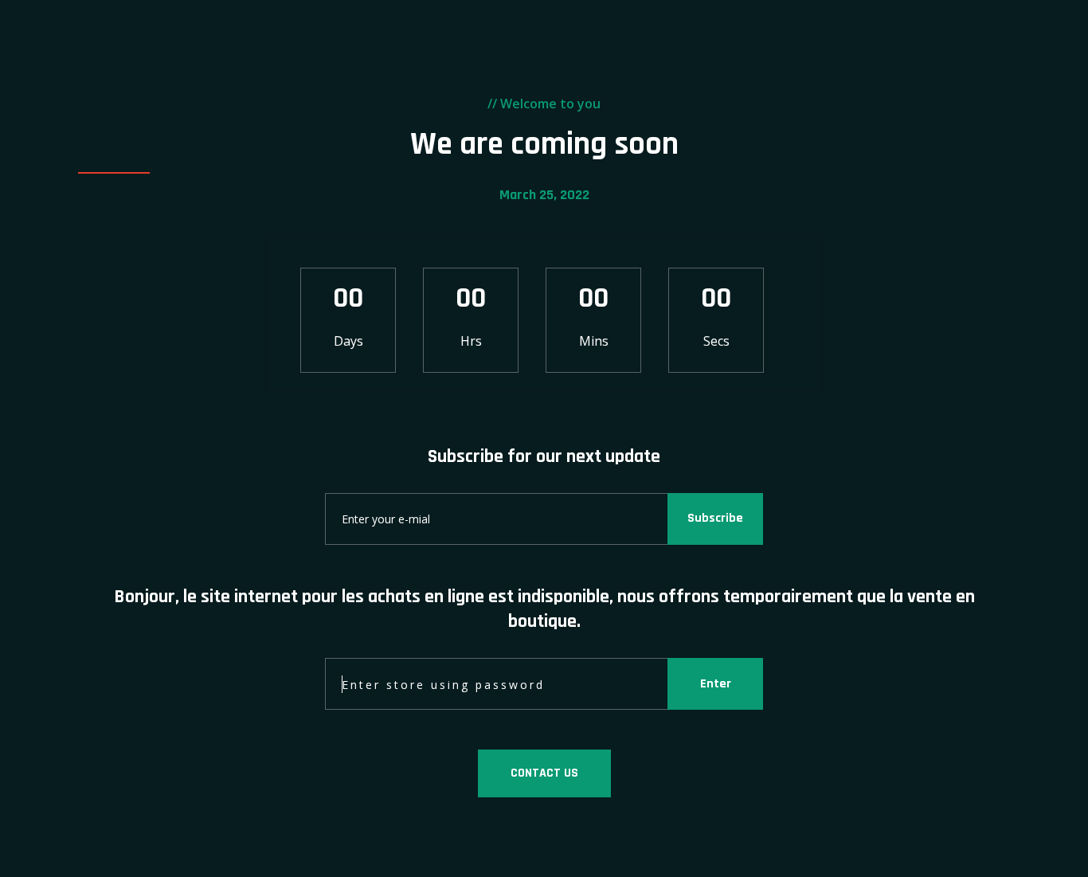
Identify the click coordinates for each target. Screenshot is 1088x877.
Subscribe (715, 518)
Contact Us (544, 773)
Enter (715, 683)
